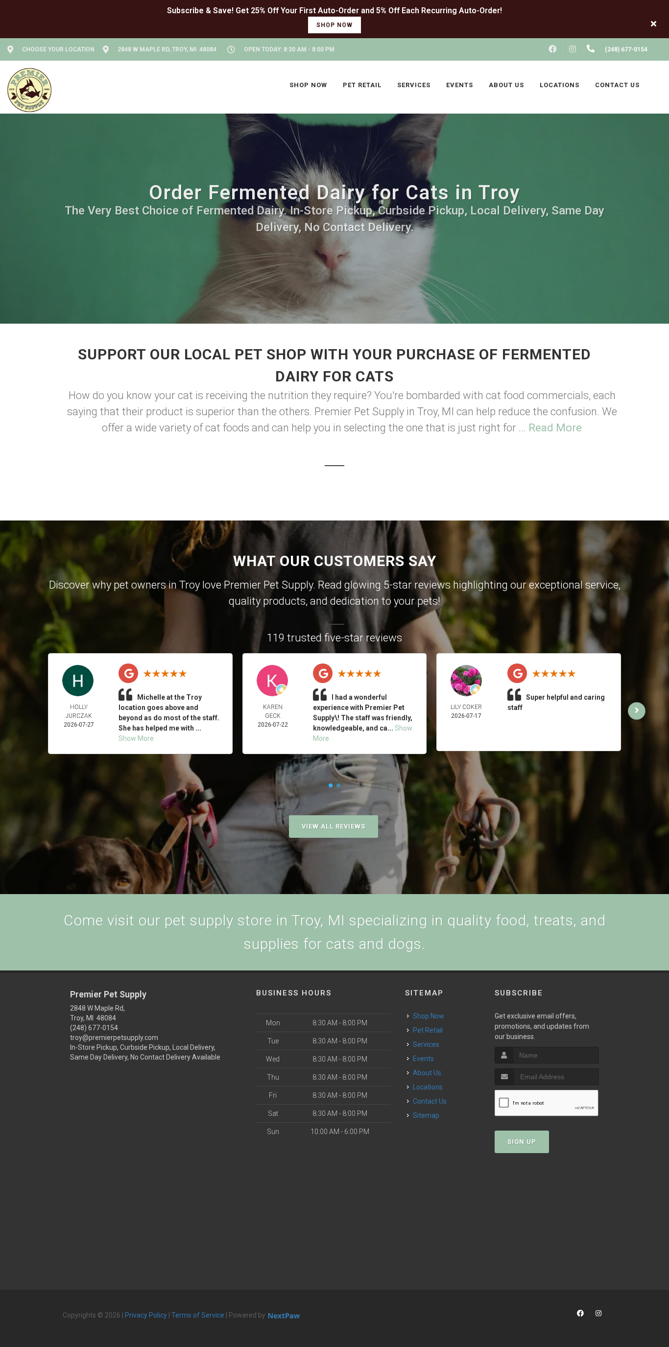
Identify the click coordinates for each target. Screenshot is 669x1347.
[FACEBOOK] (552, 49)
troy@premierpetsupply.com (114, 1037)
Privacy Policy (146, 1315)
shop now (334, 25)
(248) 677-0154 (94, 1028)
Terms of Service (197, 1315)
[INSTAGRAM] (572, 49)
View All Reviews (333, 826)
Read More (555, 428)
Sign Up (521, 1141)
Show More (136, 738)
